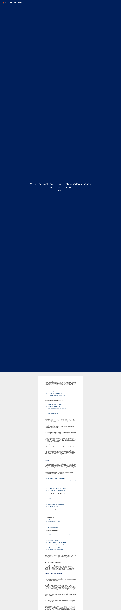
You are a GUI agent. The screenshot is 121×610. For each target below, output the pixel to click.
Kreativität (47, 460)
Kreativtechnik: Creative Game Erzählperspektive (54, 573)
